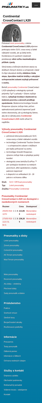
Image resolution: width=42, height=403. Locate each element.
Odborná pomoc (10, 351)
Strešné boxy (9, 318)
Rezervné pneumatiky (13, 279)
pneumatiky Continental (18, 87)
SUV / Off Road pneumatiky (20, 182)
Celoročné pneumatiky (13, 250)
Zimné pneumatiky (11, 245)
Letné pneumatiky (16, 185)
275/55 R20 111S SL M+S (7, 222)
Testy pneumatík (10, 347)
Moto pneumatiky (11, 274)
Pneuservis (8, 342)
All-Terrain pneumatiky (13, 255)
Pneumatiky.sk (13, 5)
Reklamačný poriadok (13, 385)
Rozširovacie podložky (13, 327)
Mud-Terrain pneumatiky (14, 260)
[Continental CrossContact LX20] (12, 33)
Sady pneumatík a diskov (14, 293)
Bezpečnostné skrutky (13, 322)
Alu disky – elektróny (12, 284)
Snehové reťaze (10, 313)
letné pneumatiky (17, 43)
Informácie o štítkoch (12, 356)
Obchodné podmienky (13, 380)
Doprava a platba (11, 376)
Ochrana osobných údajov (15, 361)
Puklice (7, 308)
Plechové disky (10, 289)
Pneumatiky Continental (19, 189)
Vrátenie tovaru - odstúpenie (15, 390)
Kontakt (7, 394)
